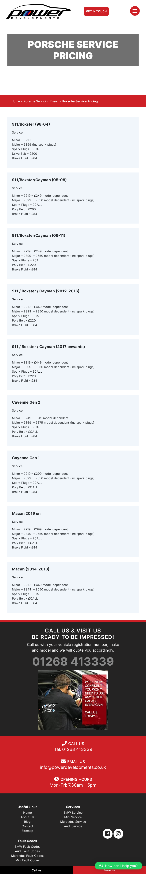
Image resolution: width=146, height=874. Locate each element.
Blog (27, 822)
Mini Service (73, 817)
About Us (27, 817)
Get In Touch (96, 11)
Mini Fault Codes (27, 860)
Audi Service (73, 826)
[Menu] (135, 11)
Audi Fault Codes (27, 851)
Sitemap (27, 831)
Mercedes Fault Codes (27, 856)
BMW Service (73, 812)
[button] (118, 865)
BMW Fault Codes (27, 846)
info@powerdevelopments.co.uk (73, 767)
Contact (27, 826)
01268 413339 (73, 661)
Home (15, 101)
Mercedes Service (73, 822)
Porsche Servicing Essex (41, 101)
